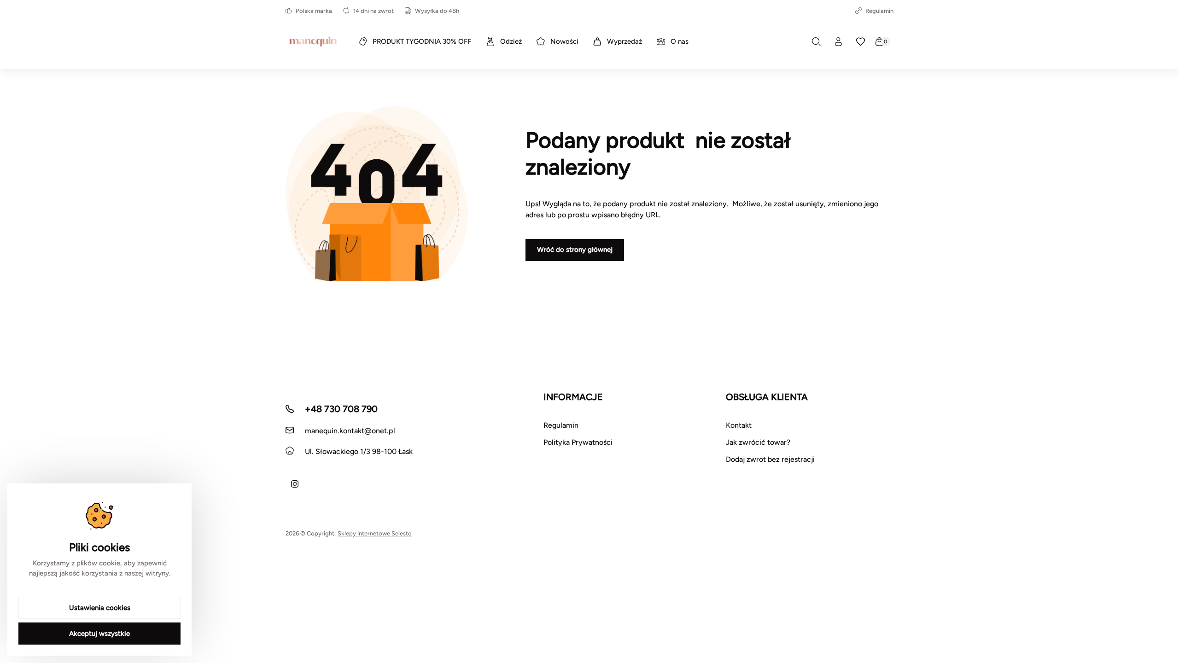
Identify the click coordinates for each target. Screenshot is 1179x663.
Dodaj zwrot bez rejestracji (770, 459)
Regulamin (879, 10)
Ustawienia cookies (99, 608)
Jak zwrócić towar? (758, 442)
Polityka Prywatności (578, 442)
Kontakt (739, 425)
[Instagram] (295, 484)
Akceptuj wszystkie (99, 633)
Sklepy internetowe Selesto (375, 533)
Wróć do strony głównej (575, 249)
